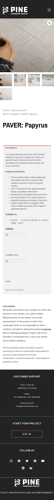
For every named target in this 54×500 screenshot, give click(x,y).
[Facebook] (19, 461)
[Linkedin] (23, 468)
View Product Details (15, 290)
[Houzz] (31, 468)
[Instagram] (11, 461)
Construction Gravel (21, 8)
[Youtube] (42, 461)
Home (6, 110)
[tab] (27, 147)
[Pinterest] (34, 461)
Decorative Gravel (20, 14)
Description (11, 148)
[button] (27, 434)
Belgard (15, 114)
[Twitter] (27, 461)
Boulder (16, 3)
